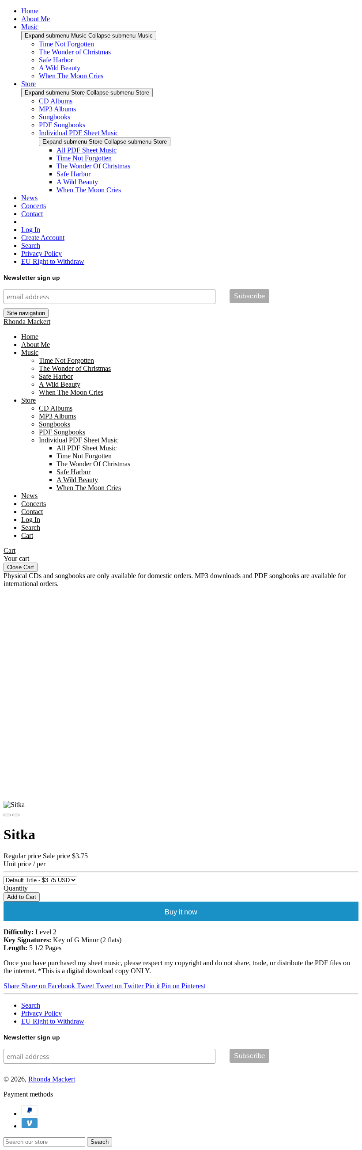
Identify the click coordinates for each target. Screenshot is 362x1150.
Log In (30, 229)
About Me (35, 19)
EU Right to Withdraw (52, 261)
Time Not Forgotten (66, 44)
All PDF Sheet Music (87, 150)
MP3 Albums (57, 109)
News (29, 198)
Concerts (33, 205)
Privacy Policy (41, 253)
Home (29, 11)
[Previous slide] (7, 815)
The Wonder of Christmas (75, 52)
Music (29, 26)
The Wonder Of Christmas (93, 166)
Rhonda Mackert (27, 321)
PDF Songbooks (62, 125)
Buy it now (181, 912)
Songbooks (54, 117)
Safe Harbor (56, 60)
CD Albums (55, 101)
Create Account (42, 237)
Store (28, 84)
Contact (32, 213)
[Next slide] (15, 815)
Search (30, 245)
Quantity (16, 888)
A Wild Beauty (59, 68)
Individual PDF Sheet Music (78, 133)
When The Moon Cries (71, 76)
